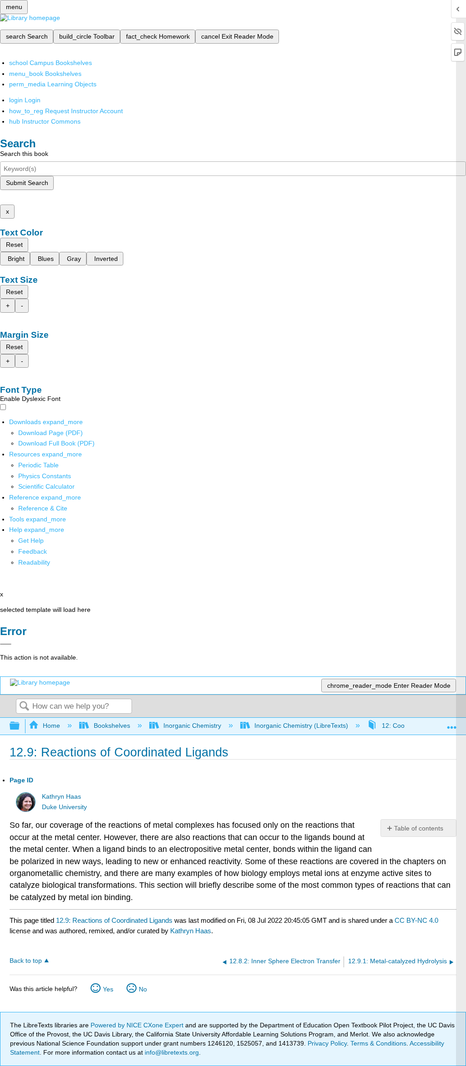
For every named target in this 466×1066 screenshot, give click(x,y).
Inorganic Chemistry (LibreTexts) (301, 725)
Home (51, 725)
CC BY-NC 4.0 (416, 920)
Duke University (64, 807)
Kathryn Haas (61, 796)
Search (24, 707)
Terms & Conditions (378, 1043)
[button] (32, 551)
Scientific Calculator (46, 486)
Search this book (24, 153)
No (143, 989)
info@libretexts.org (171, 1052)
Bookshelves (112, 725)
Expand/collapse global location (452, 723)
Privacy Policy (327, 1043)
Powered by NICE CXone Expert (138, 1025)
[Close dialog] (5, 644)
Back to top (26, 960)
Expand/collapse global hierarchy (20, 726)
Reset (14, 244)
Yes (108, 989)
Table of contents (418, 828)
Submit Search (27, 182)
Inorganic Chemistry (192, 725)
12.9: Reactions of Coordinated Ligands (114, 920)
